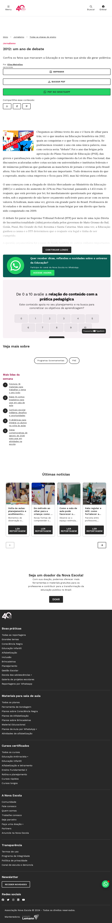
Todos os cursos (11, 752)
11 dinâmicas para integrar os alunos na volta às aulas (16, 423)
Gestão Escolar (10, 670)
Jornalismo (18, 37)
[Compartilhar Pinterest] (26, 106)
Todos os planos (11, 702)
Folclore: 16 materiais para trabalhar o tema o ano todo (15, 388)
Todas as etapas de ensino (43, 37)
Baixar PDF (58, 81)
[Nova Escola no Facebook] (3, 900)
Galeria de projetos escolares (18, 679)
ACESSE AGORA (42, 272)
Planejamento (9, 666)
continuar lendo (57, 249)
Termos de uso (10, 851)
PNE (74, 360)
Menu (8, 9)
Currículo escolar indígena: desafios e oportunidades (16, 413)
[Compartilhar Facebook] (17, 106)
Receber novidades (16, 884)
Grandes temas (10, 639)
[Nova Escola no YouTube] (23, 900)
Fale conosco (9, 806)
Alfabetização (9, 652)
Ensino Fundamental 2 (14, 769)
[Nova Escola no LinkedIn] (18, 900)
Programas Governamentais (50, 360)
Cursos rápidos (10, 778)
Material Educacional (13, 724)
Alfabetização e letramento (17, 765)
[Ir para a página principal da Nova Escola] (21, 8)
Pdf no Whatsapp (59, 91)
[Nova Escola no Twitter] (8, 900)
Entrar (103, 9)
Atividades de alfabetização (17, 733)
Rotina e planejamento (14, 774)
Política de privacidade (14, 860)
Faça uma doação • (12, 824)
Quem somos (9, 810)
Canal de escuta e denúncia (17, 865)
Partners (6, 828)
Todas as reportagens (14, 635)
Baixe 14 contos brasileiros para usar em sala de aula (15, 401)
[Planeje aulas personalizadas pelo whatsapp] (105, 884)
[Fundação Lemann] (30, 916)
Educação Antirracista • (15, 756)
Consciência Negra (12, 643)
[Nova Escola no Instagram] (13, 900)
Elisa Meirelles (15, 64)
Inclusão (6, 657)
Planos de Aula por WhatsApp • (19, 729)
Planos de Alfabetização (15, 715)
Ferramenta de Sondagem (16, 706)
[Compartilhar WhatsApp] (7, 106)
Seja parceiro (9, 819)
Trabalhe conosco (12, 815)
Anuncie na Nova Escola (15, 832)
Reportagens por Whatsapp (17, 683)
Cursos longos (10, 783)
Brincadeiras (9, 661)
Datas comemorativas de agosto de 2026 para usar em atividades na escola (16, 437)
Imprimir (58, 71)
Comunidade (9, 801)
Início (5, 37)
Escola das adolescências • (17, 674)
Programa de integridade (16, 856)
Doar (56, 599)
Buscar (91, 9)
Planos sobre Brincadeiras (16, 720)
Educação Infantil (12, 648)
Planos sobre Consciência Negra (20, 711)
